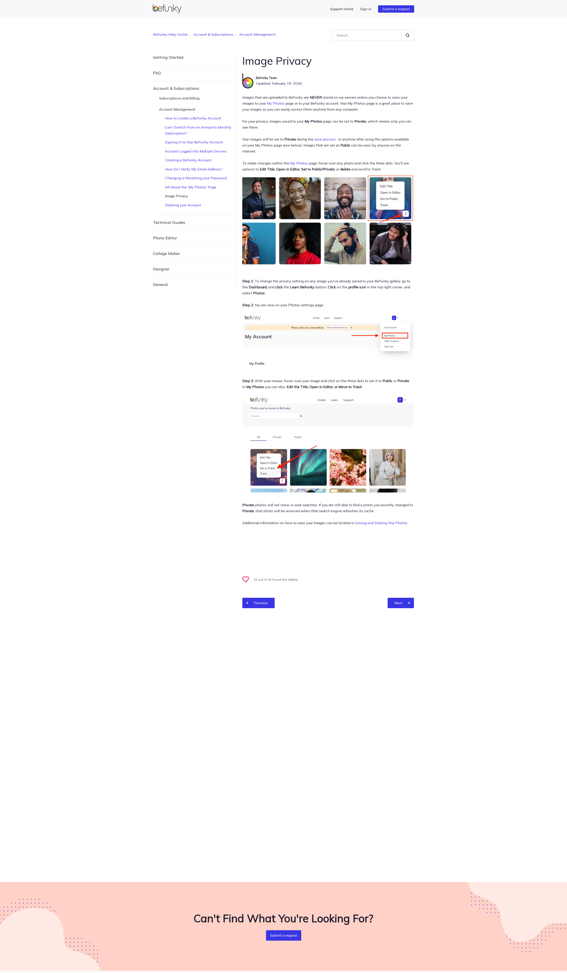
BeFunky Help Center (170, 34)
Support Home (341, 9)
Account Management (257, 34)
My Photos (276, 103)
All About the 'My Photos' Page (190, 187)
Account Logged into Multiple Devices (196, 151)
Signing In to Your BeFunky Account (194, 142)
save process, (325, 139)
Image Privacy (176, 196)
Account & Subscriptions (213, 34)
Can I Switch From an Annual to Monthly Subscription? (198, 130)
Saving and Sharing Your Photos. (381, 523)
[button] (247, 580)
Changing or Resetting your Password (196, 178)
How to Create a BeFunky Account (193, 118)
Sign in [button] (365, 9)
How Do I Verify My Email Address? (193, 169)
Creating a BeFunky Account (188, 160)
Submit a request (396, 9)
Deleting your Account (183, 205)
